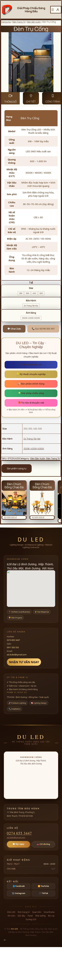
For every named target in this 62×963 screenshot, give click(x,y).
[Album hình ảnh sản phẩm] (31, 62)
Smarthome (49, 912)
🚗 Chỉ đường (43, 844)
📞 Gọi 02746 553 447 (43, 328)
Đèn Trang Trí (19, 21)
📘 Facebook (19, 886)
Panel (30, 916)
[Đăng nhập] (58, 9)
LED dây (21, 916)
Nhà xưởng (40, 916)
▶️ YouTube (43, 886)
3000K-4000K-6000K (34, 448)
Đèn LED (11, 912)
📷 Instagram (18, 893)
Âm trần (11, 916)
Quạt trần (36, 912)
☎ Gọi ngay (18, 844)
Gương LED (31, 919)
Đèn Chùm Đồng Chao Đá (14, 485)
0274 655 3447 (13, 640)
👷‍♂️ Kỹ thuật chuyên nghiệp (31, 374)
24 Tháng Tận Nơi (32, 438)
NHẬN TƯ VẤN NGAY (24, 662)
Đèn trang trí (24, 912)
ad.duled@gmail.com (17, 654)
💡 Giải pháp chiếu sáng (31, 393)
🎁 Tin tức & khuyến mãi (31, 402)
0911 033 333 (13, 647)
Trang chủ (6, 21)
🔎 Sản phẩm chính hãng (31, 383)
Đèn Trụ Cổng (31, 29)
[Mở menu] (53, 10)
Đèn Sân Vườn (34, 21)
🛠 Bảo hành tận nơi (31, 364)
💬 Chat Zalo (14, 328)
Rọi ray (51, 916)
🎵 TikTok (43, 893)
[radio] (21, 293)
